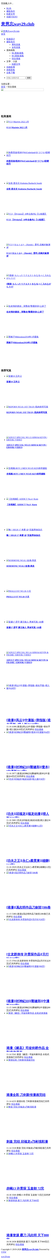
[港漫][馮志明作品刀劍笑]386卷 (28, 907)
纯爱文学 (10, 14)
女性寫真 (16, 47)
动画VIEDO (11, 17)
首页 (3, 34)
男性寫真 (16, 44)
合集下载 (10, 72)
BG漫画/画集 (18, 56)
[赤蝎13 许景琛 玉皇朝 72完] (20, 1153)
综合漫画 (16, 58)
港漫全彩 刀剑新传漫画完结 (26, 1095)
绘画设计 (10, 39)
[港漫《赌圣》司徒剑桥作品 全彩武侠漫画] (26, 1013)
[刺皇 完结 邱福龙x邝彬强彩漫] (21, 1107)
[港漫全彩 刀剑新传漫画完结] (20, 1060)
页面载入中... (7, 3)
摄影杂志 (10, 11)
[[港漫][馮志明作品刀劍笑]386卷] (22, 873)
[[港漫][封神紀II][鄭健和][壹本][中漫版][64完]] (28, 732)
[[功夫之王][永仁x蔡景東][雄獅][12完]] (24, 826)
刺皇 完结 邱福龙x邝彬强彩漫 (27, 1141)
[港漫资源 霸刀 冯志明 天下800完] (22, 1200)
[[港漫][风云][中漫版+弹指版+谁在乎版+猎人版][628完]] (28, 688)
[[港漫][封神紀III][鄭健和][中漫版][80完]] (25, 966)
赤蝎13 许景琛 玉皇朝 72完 (25, 1188)
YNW (3, 1252)
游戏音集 (10, 70)
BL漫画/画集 (18, 53)
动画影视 (10, 67)
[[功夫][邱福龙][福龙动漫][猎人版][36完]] (25, 779)
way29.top (5, 1256)
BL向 (8, 8)
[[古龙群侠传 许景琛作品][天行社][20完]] (25, 919)
